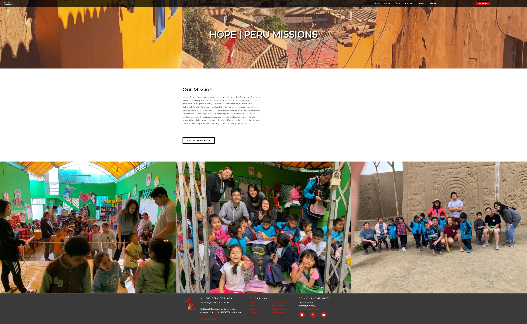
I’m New (253, 306)
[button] (387, 3)
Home (377, 3)
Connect (409, 3)
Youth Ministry (278, 306)
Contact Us (255, 312)
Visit (397, 3)
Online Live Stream (208, 319)
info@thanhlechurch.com (310, 309)
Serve (421, 3)
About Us (254, 302)
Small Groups (278, 312)
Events (253, 309)
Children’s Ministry (280, 302)
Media (433, 3)
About (387, 3)
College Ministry (279, 309)
